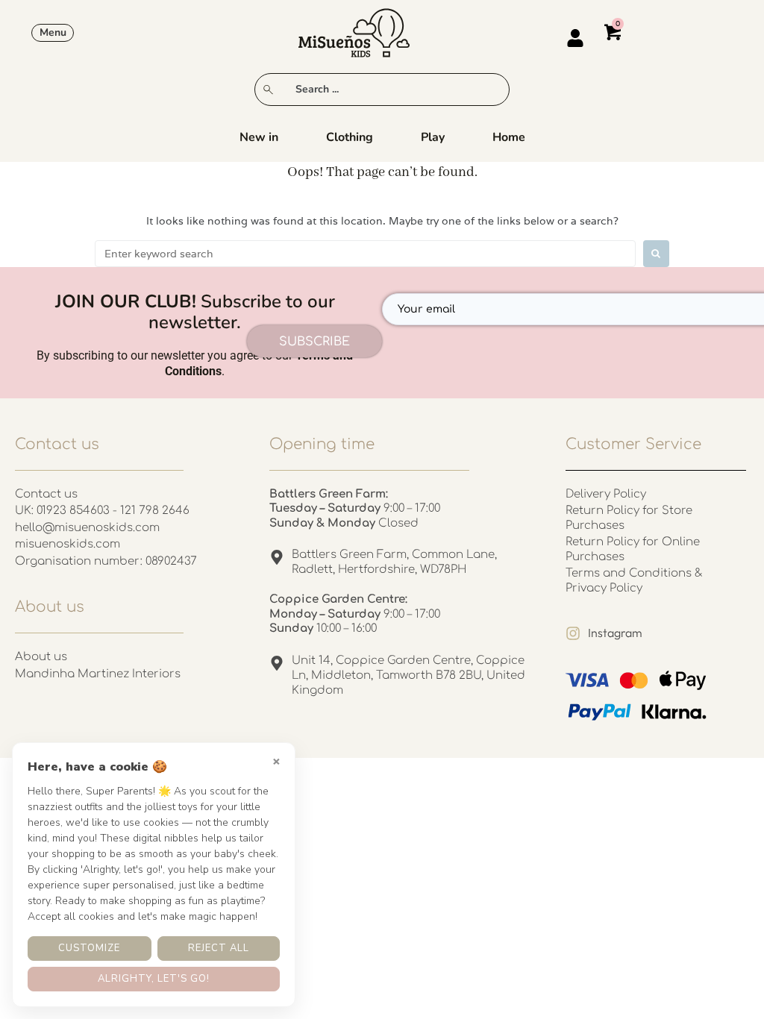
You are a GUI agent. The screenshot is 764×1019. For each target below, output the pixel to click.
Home (508, 137)
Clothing (349, 137)
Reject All (218, 948)
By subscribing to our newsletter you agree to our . (195, 363)
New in (258, 137)
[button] (52, 33)
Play (433, 137)
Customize (89, 948)
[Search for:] (365, 253)
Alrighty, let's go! (154, 978)
